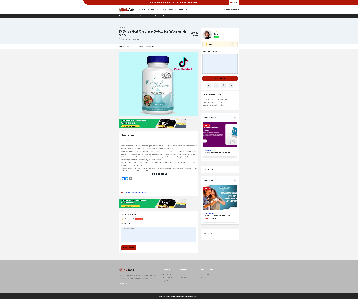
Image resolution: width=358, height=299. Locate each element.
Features (122, 46)
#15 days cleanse (130, 193)
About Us (142, 9)
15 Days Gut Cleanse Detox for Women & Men (156, 16)
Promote (122, 27)
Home (121, 16)
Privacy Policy (165, 281)
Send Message (220, 78)
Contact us (183, 9)
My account (205, 274)
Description (131, 46)
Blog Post (151, 9)
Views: (136, 39)
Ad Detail (131, 16)
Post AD (235, 2)
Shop (159, 9)
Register (236, 9)
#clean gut (142, 193)
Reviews (141, 46)
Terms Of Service (166, 277)
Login (227, 9)
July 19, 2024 (125, 39)
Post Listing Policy (169, 9)
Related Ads (150, 46)
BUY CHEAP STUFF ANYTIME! (217, 152)
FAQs (182, 274)
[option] (220, 139)
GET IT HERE (160, 174)
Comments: (126, 224)
